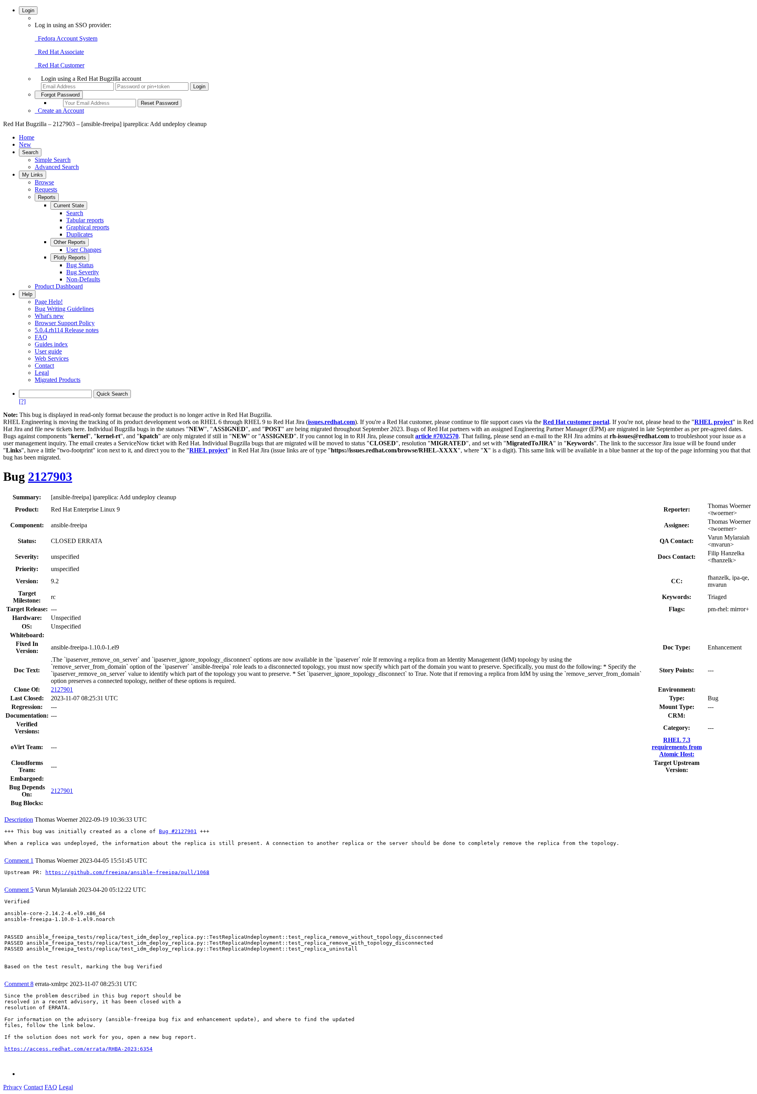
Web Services (52, 358)
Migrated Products (57, 379)
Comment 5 (19, 889)
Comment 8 (19, 984)
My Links (32, 175)
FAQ (41, 337)
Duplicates (79, 234)
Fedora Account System (66, 38)
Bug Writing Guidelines (64, 308)
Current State (69, 205)
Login (28, 10)
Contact (44, 365)
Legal (42, 372)
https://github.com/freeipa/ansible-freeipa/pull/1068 (127, 872)
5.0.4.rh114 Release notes (67, 330)
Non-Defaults (83, 279)
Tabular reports (85, 220)
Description (18, 819)
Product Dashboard (59, 286)
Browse (44, 182)
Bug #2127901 (178, 831)
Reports (47, 197)
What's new (49, 316)
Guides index (51, 344)
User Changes (83, 249)
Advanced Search (57, 167)
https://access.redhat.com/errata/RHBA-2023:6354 (78, 1049)
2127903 (50, 476)
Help (27, 294)
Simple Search (53, 159)
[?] (22, 401)
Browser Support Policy (65, 323)
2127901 (62, 689)
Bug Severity (82, 272)
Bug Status (79, 265)
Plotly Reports (70, 257)
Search (30, 152)
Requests (46, 189)
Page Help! (49, 301)
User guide (48, 351)
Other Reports (70, 242)
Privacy (12, 1087)
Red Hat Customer (59, 65)
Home (26, 137)
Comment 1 (19, 860)
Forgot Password (59, 95)
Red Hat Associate (59, 51)
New (25, 144)
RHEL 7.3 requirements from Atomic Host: (677, 747)
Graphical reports (87, 227)
